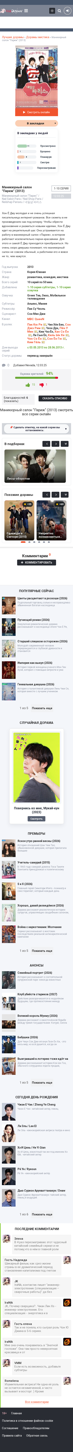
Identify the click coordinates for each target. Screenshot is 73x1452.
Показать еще (42, 708)
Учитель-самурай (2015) (34, 862)
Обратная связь (37, 1435)
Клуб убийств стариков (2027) (37, 994)
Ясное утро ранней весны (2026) (39, 841)
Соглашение (10, 1428)
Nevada (30, 365)
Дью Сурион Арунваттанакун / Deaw (41, 1190)
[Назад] (46, 444)
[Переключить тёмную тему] (52, 11)
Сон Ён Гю (54, 338)
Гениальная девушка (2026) (36, 684)
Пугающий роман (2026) (34, 619)
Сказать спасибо (54, 398)
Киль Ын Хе (56, 335)
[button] (54, 49)
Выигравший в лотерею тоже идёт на (43, 1058)
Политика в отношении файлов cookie (27, 1420)
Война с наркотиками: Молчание (40, 927)
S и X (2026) (25, 884)
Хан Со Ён (62, 331)
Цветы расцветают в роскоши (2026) (42, 598)
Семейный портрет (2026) (35, 972)
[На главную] (11, 11)
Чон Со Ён (34, 338)
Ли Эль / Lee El (27, 1126)
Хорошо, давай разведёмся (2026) (41, 905)
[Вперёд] (55, 444)
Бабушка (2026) (28, 1037)
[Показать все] (65, 444)
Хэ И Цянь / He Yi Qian (32, 1147)
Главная (16, 1413)
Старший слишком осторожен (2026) (43, 641)
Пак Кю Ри (34, 324)
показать (11, 401)
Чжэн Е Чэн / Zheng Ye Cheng (36, 1104)
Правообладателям (36, 1428)
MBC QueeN (35, 319)
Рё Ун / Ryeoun (27, 1169)
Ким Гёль (34, 342)
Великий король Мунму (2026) (38, 1015)
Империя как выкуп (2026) (35, 662)
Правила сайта (12, 1435)
